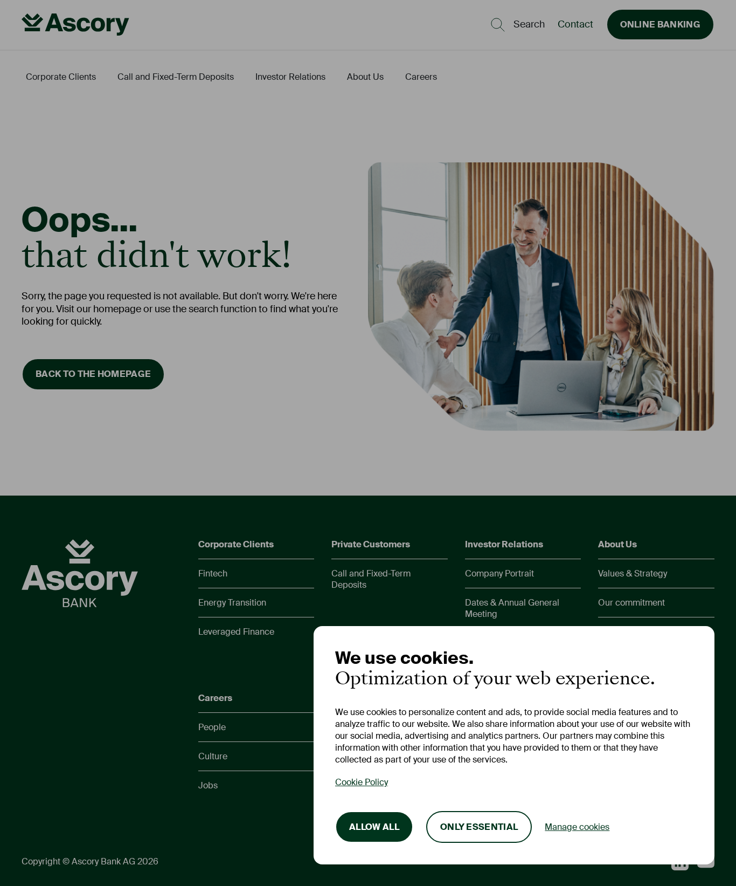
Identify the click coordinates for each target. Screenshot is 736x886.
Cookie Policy (361, 782)
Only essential (479, 827)
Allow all (374, 827)
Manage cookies (577, 827)
